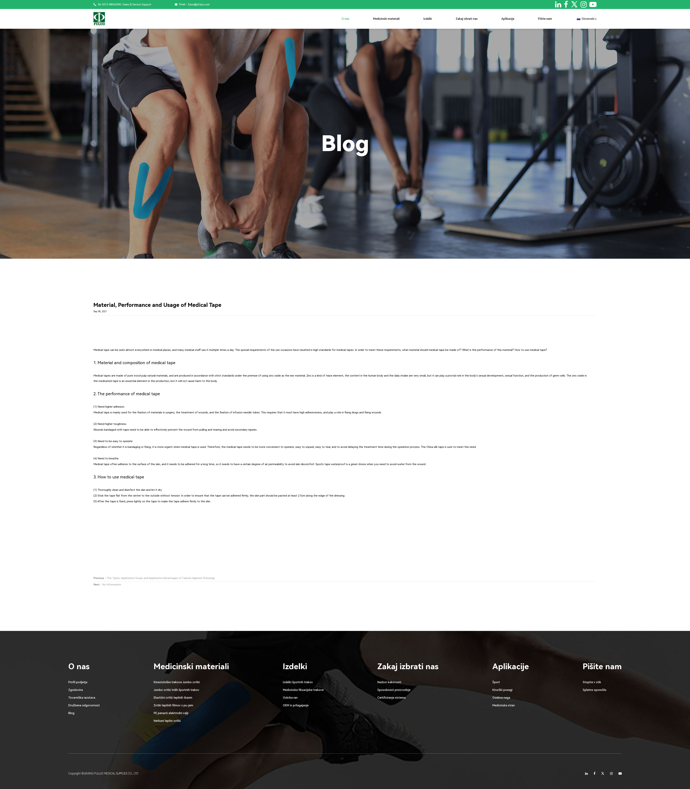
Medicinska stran (503, 705)
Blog (71, 713)
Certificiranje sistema (391, 697)
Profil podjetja (77, 682)
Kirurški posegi (502, 690)
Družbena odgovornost (84, 705)
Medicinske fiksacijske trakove (303, 690)
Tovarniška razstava (81, 697)
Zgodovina (75, 690)
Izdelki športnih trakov (298, 682)
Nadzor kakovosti (389, 682)
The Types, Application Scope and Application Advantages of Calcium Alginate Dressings (161, 578)
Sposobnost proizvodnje (393, 690)
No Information (111, 584)
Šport (496, 682)
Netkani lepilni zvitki (167, 721)
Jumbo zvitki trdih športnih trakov (176, 690)
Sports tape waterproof (330, 464)
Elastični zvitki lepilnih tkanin (173, 697)
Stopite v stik (592, 682)
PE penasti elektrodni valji (171, 713)
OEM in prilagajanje (296, 705)
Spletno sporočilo (594, 690)
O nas (345, 18)
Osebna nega (501, 697)
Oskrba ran (290, 697)
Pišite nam (545, 18)
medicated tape (108, 381)
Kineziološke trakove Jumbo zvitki (177, 682)
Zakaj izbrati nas (467, 18)
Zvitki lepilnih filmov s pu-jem (173, 705)
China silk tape (435, 447)
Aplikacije (507, 18)
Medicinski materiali (386, 18)
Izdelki (427, 18)
